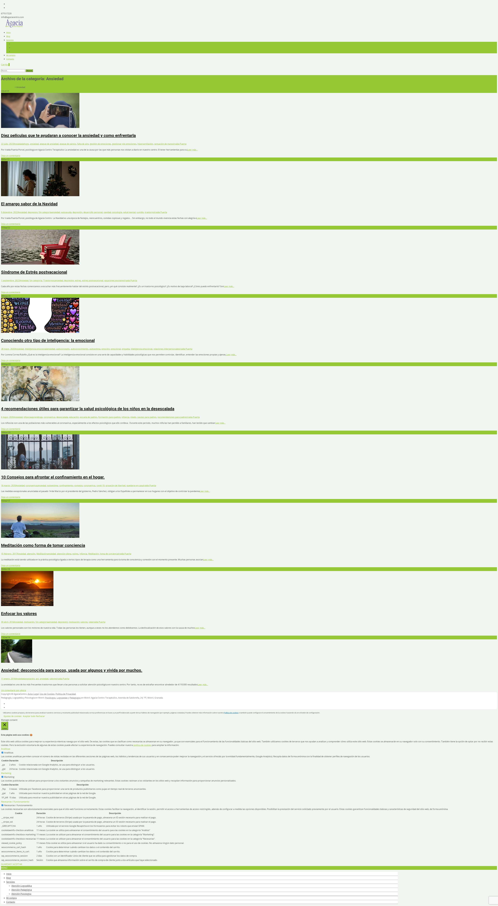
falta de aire (83, 143)
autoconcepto (63, 348)
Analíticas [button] (5, 748)
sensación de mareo (164, 143)
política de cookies (142, 745)
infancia (27, 417)
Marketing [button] (6, 773)
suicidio (140, 212)
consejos (78, 485)
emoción (105, 348)
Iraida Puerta (180, 143)
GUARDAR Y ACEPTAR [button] (11, 864)
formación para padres (109, 417)
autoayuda (66, 212)
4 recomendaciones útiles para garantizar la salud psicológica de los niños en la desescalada (87, 408)
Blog (8, 36)
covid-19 (100, 485)
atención (31, 553)
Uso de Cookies (47, 694)
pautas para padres (146, 417)
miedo (133, 417)
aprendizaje (37, 417)
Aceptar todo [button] (29, 716)
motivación (29, 622)
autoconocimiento (79, 348)
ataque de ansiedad (49, 143)
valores (84, 622)
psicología (117, 212)
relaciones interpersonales (166, 348)
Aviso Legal (33, 694)
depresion (33, 212)
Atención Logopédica (20, 44)
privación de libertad (115, 485)
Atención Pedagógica (20, 47)
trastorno (149, 212)
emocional (116, 348)
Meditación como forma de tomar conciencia (43, 545)
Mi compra (10, 55)
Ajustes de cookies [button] (13, 716)
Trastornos (48, 280)
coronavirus (49, 417)
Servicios (10, 40)
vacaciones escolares (114, 280)
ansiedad (34, 143)
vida (91, 622)
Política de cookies (231, 713)
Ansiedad (18, 143)
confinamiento (66, 485)
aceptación (29, 678)
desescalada (62, 417)
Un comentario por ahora (13, 690)
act (37, 678)
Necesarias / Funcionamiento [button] (15, 801)
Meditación (41, 553)
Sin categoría (45, 212)
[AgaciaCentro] (14, 26)
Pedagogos (75, 697)
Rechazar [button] (40, 716)
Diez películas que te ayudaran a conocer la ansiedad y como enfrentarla (68, 135)
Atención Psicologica (20, 51)
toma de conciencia (109, 553)
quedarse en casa (134, 485)
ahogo (26, 143)
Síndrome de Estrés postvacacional (34, 272)
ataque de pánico (68, 143)
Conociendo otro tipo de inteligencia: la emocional (48, 340)
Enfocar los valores (19, 613)
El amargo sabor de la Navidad (29, 203)
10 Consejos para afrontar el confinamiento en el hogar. (53, 477)
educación (74, 417)
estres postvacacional (92, 280)
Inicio (8, 32)
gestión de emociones (100, 143)
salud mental (129, 212)
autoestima (94, 348)
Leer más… (192, 149)
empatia (126, 348)
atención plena (64, 553)
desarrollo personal (93, 212)
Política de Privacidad (66, 694)
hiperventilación (145, 143)
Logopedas (62, 697)
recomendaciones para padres (172, 417)
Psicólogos (50, 697)
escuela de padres (88, 417)
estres (78, 280)
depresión (77, 212)
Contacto (10, 59)
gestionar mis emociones (124, 143)
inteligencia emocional (35, 348)
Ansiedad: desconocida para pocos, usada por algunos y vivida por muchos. (71, 670)
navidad (107, 212)
